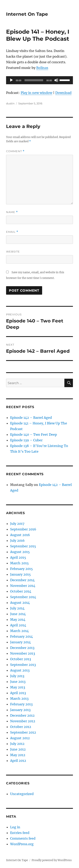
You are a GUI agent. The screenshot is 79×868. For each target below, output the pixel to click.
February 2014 (21, 636)
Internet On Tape (27, 14)
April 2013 (18, 693)
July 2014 (17, 608)
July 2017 (17, 524)
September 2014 (23, 597)
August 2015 (20, 552)
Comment (15, 151)
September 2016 (23, 529)
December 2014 (22, 580)
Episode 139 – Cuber (26, 440)
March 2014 (19, 631)
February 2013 (21, 704)
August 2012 (20, 738)
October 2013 (20, 659)
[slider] (65, 79)
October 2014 (20, 591)
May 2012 (17, 755)
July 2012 (17, 744)
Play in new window (36, 93)
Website (13, 251)
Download (63, 93)
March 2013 (19, 698)
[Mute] (56, 80)
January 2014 (20, 642)
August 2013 (20, 670)
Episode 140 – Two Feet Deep (33, 434)
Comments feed (22, 838)
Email (12, 232)
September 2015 (23, 546)
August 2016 (20, 535)
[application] (39, 80)
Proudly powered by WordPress (52, 860)
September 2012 (23, 732)
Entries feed (19, 833)
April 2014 (18, 625)
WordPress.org (22, 844)
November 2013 (22, 653)
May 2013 (17, 687)
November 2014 (22, 586)
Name (12, 212)
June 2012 (18, 749)
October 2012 (20, 727)
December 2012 (22, 715)
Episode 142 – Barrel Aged (31, 418)
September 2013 (23, 665)
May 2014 (17, 619)
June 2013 (18, 682)
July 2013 (17, 676)
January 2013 (20, 710)
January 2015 (20, 574)
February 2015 (21, 569)
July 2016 (17, 540)
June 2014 (18, 614)
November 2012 (22, 721)
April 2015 (18, 557)
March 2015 (19, 563)
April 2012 (18, 761)
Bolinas (42, 68)
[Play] (11, 80)
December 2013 (22, 648)
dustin (10, 103)
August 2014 (20, 603)
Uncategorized (22, 794)
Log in (15, 827)
